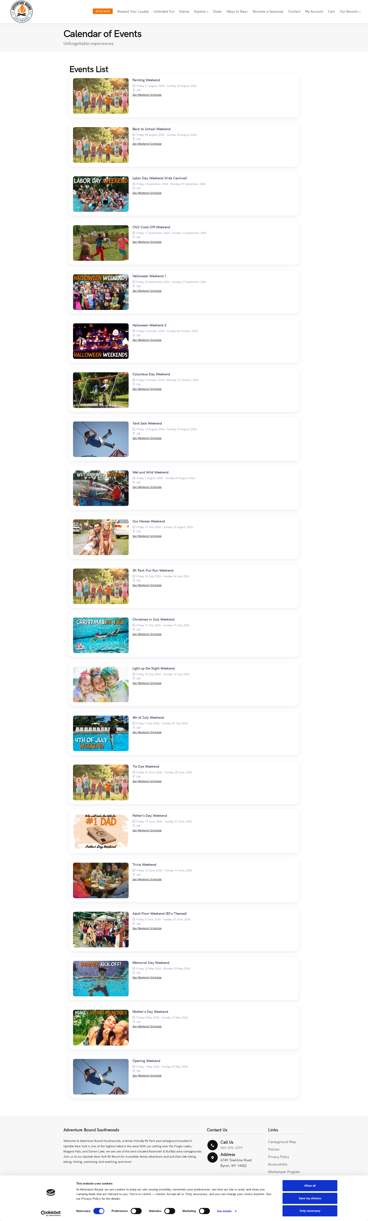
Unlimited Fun (164, 11)
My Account (314, 11)
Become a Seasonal (268, 11)
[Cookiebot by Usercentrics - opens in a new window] (51, 1213)
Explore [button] (200, 11)
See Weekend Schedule (147, 95)
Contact (294, 11)
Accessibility (277, 1164)
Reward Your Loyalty (133, 11)
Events (184, 11)
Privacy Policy (278, 1156)
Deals (217, 11)
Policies (274, 1149)
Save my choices (310, 1198)
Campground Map (282, 1141)
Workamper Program (284, 1171)
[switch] (136, 1211)
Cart (331, 11)
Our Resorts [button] (349, 11)
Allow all (310, 1185)
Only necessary (310, 1210)
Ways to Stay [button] (236, 11)
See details (224, 1211)
